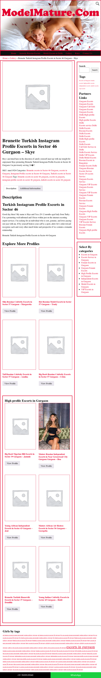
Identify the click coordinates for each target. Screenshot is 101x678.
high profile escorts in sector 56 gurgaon (86, 651)
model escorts (95, 86)
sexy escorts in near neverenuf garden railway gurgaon (70, 661)
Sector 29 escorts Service (86, 175)
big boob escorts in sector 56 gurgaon (63, 638)
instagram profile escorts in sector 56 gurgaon (29, 659)
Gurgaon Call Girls (87, 106)
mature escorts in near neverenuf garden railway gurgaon (59, 659)
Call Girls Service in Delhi (87, 148)
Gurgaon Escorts (86, 101)
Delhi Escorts (84, 128)
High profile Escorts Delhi (87, 121)
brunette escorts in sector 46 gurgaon (33, 176)
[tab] (11, 188)
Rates (77, 53)
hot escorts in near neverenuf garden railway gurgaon (18, 653)
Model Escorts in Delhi (53, 53)
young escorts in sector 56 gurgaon (73, 669)
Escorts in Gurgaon (84, 80)
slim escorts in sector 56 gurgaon (54, 664)
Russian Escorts (85, 130)
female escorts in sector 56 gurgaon (46, 651)
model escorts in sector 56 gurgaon (45, 661)
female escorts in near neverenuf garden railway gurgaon (19, 651)
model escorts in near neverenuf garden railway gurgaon (19, 661)
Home (13, 53)
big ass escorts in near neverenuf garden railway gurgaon (76, 635)
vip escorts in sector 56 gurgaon (21, 669)
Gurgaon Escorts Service (86, 180)
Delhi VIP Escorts (86, 155)
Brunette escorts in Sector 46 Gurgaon (42, 170)
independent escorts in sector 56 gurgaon (61, 656)
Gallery (69, 53)
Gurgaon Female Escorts (86, 196)
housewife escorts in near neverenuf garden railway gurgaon (69, 653)
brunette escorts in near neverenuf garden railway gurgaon (48, 640)
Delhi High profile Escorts (86, 116)
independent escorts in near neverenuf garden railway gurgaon (32, 656)
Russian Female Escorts (85, 226)
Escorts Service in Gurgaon (88, 258)
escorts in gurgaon (56, 176)
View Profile (10, 310)
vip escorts (82, 88)
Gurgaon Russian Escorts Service (86, 169)
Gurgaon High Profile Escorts (88, 212)
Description (11, 188)
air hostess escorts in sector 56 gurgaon (49, 635)
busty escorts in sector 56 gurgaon (35, 643)
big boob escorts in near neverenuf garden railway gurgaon (35, 638)
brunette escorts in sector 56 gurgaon (76, 640)
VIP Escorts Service (87, 221)
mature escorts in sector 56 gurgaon (86, 659)
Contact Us (87, 53)
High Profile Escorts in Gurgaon (89, 274)
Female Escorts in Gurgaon (88, 264)
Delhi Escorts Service (88, 152)
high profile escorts (89, 83)
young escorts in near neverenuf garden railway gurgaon (47, 669)
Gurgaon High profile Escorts (88, 231)
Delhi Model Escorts (87, 157)
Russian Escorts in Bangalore (86, 161)
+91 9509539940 (25, 675)
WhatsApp (76, 675)
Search (82, 65)
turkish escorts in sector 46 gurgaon (55, 179)
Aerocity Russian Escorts (29, 53)
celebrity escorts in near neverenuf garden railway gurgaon (62, 643)
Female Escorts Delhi (88, 165)
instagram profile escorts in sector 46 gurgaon (21, 179)
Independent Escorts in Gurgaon (89, 280)
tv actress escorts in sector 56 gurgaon (64, 667)
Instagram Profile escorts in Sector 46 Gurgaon (30, 173)
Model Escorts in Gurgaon (88, 285)
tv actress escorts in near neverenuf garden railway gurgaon (36, 667)
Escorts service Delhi (88, 125)
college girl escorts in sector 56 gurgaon (54, 648)
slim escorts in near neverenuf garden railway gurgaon (28, 664)
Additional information (30, 188)
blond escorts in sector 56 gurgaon (22, 640)
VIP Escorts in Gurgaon (87, 290)
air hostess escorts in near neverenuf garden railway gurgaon (20, 635)
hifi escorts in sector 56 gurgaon (65, 651)
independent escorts (84, 86)
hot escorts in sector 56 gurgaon (42, 653)
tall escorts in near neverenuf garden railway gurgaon (79, 664)
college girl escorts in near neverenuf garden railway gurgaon (25, 648)
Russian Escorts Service (85, 201)
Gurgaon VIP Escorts (88, 184)
